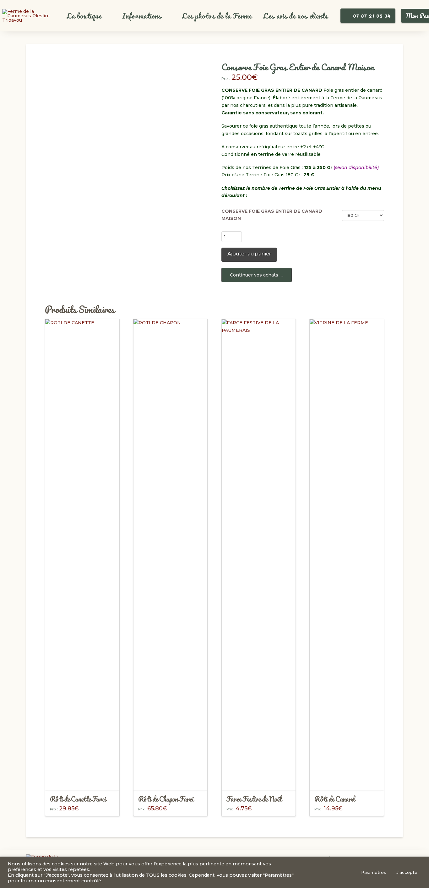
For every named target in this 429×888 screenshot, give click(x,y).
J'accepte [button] (407, 872)
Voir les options (82, 780)
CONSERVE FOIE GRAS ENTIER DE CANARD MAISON (271, 215)
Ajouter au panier (249, 254)
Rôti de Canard (334, 798)
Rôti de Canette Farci (78, 798)
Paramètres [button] (373, 872)
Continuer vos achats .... (256, 275)
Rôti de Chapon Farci (165, 798)
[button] (87, 16)
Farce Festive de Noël (254, 798)
